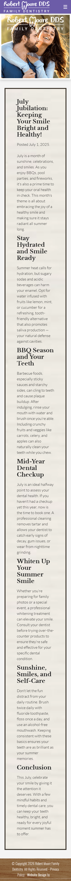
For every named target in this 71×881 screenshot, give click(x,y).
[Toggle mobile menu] (65, 6)
